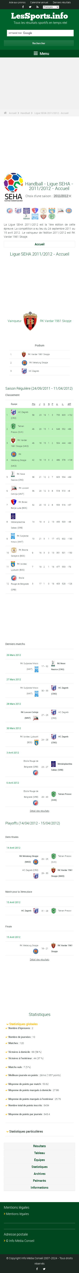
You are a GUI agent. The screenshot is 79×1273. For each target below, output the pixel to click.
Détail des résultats (39, 810)
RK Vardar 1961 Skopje (39, 354)
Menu (44, 53)
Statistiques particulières (26, 1131)
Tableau (39, 1153)
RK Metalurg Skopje (38, 362)
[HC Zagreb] (18, 210)
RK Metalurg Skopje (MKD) (18, 460)
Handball (25, 113)
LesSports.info (39, 16)
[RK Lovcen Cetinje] (60, 210)
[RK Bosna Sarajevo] (43, 210)
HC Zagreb (34, 370)
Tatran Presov (64, 910)
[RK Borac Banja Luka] (35, 210)
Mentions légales (17, 1214)
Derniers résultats (62, 2)
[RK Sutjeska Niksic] (35, 216)
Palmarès (39, 1180)
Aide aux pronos (17, 2)
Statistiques (39, 1167)
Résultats (39, 1146)
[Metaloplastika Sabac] (26, 210)
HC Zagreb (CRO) (30, 870)
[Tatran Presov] (52, 216)
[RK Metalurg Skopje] (68, 210)
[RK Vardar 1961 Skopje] (43, 216)
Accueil (12, 113)
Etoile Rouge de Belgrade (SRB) (20, 583)
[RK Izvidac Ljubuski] (52, 210)
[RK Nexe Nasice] (26, 216)
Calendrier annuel (39, 2)
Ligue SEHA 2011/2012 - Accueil (51, 113)
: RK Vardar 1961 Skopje (54, 321)
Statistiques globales (23, 1024)
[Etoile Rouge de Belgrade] (9, 210)
